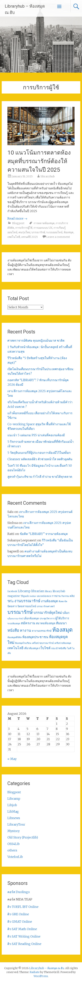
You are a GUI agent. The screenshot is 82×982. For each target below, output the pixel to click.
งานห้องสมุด (49, 601)
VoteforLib (15, 857)
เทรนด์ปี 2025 (29, 237)
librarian (37, 591)
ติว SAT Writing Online (23, 936)
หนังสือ (13, 630)
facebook (12, 591)
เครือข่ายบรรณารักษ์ (43, 643)
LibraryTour (16, 824)
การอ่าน (56, 596)
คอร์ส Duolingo (18, 892)
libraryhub (48, 176)
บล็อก (66, 613)
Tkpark (25, 596)
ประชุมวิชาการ (47, 618)
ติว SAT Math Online (22, 929)
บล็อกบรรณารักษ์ (15, 618)
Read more (17, 218)
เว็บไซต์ (45, 648)
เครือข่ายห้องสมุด (62, 643)
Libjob (12, 805)
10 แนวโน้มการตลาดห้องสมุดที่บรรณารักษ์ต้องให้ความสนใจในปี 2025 (39, 161)
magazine (13, 596)
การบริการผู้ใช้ (23, 227)
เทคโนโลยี (13, 237)
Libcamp (24, 591)
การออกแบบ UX (43, 227)
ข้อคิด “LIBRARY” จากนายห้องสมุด (44, 534)
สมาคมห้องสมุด (45, 623)
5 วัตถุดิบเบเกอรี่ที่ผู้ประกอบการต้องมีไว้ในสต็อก (39, 453)
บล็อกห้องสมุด (31, 618)
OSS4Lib (13, 844)
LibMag (13, 811)
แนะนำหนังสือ (58, 648)
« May (12, 759)
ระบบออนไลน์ (54, 232)
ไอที (69, 648)
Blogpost (18, 223)
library (48, 591)
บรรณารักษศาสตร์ (46, 606)
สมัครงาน (28, 623)
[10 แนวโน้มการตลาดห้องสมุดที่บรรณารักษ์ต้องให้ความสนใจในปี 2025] (41, 144)
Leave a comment (58, 237)
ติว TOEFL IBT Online (23, 907)
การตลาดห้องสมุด (44, 223)
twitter (33, 596)
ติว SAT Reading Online (24, 944)
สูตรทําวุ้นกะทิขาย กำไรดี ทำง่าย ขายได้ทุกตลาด (39, 476)
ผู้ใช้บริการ (62, 618)
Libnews (13, 818)
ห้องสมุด (68, 232)
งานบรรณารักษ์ (27, 600)
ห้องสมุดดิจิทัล (14, 637)
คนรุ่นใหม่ (24, 232)
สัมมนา (61, 623)
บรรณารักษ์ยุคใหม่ (48, 612)
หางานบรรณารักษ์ (41, 630)
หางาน (25, 630)
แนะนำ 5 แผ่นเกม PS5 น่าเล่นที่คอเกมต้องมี (36, 435)
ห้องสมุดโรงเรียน (23, 643)
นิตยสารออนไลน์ (27, 606)
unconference (44, 596)
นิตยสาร (12, 606)
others (12, 850)
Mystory (13, 831)
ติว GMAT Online (19, 921)
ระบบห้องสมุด (13, 623)
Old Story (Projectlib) (22, 837)
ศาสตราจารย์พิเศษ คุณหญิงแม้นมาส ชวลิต (35, 340)
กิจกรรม (65, 596)
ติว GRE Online (18, 914)
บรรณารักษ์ (38, 232)
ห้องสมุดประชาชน (35, 637)
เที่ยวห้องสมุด (31, 648)
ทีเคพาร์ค (63, 601)
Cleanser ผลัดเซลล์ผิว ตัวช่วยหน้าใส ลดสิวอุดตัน (39, 459)
